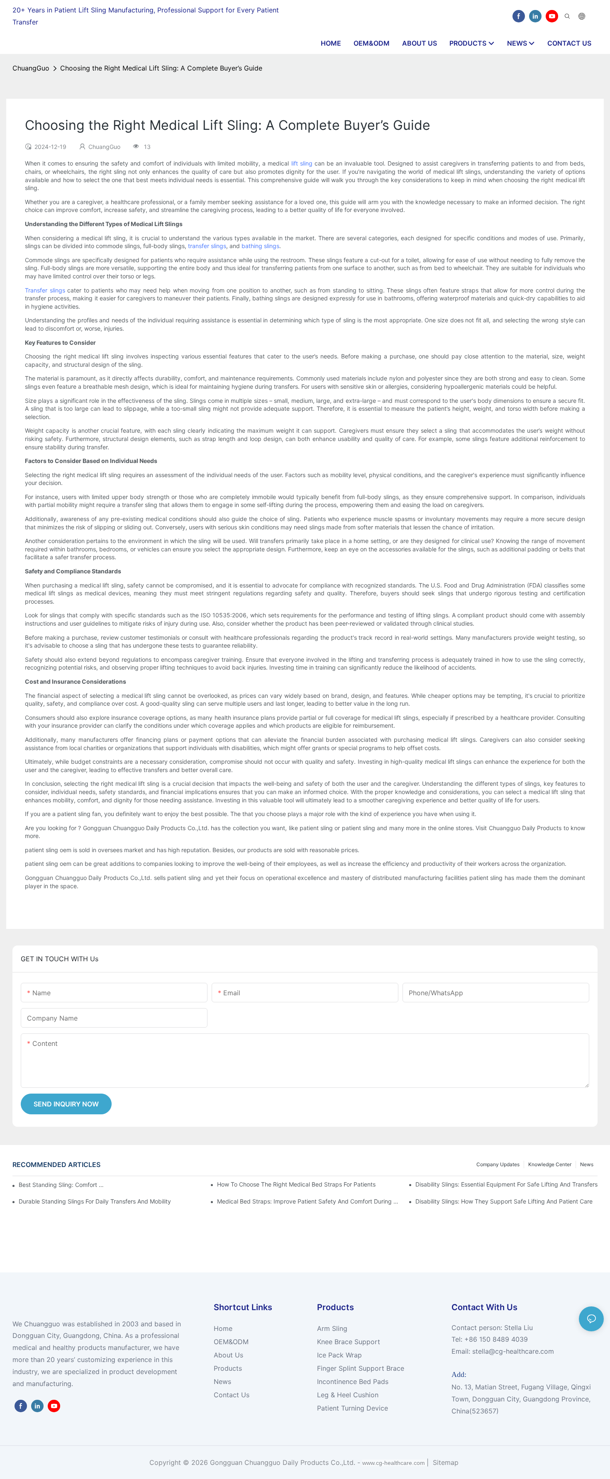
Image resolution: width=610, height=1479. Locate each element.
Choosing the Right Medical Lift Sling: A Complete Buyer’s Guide (161, 68)
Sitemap (445, 1462)
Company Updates (498, 1164)
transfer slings (207, 245)
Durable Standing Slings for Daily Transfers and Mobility (95, 1201)
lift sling (301, 163)
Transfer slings (45, 290)
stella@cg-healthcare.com (513, 1351)
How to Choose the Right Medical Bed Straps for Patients (296, 1184)
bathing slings (260, 245)
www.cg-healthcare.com (394, 1463)
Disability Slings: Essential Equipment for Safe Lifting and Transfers (506, 1184)
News (586, 1164)
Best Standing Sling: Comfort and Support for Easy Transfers (63, 1184)
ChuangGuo (30, 68)
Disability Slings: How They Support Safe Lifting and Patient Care (504, 1201)
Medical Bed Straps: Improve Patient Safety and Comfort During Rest (308, 1201)
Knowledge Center (549, 1164)
